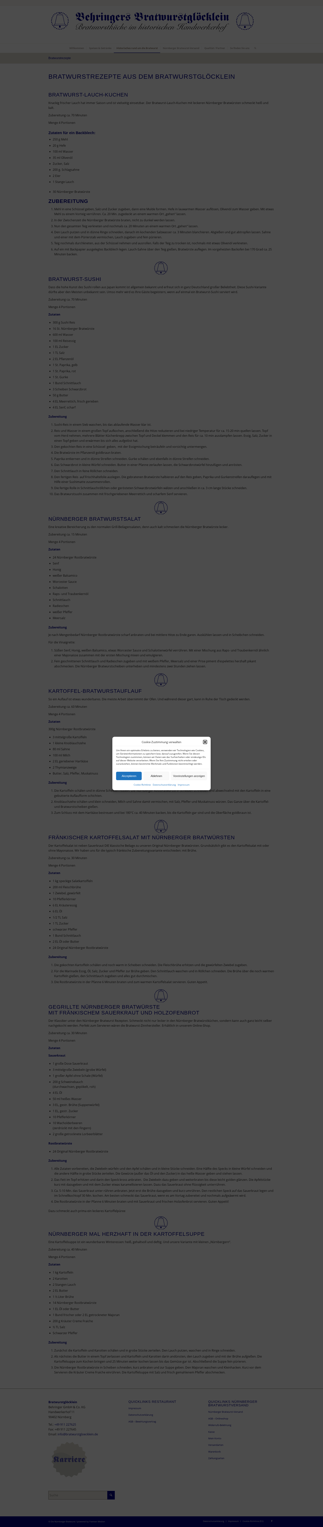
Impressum (184, 785)
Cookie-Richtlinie (142, 785)
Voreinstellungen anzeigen (189, 776)
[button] (205, 742)
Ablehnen (156, 776)
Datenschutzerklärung (164, 785)
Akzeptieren (129, 776)
